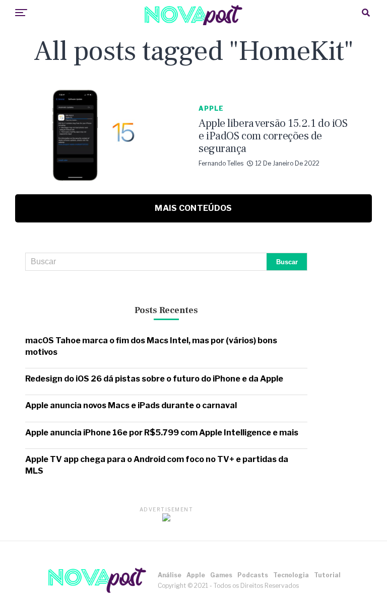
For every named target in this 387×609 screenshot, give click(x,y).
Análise (169, 575)
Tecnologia (291, 575)
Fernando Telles (221, 163)
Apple (195, 575)
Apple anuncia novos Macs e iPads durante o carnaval (131, 405)
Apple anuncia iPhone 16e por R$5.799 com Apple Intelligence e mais (161, 432)
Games (221, 575)
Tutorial (327, 575)
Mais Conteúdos (193, 208)
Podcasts (252, 575)
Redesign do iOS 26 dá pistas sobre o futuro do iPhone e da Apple (154, 379)
